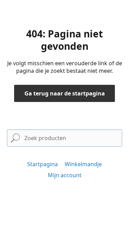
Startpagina (42, 164)
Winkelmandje (83, 164)
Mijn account (65, 175)
